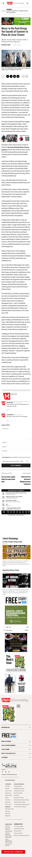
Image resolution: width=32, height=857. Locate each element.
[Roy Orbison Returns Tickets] (17, 580)
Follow (26, 630)
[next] (5, 11)
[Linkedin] (14, 76)
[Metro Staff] (6, 396)
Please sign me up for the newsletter (11, 461)
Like (27, 627)
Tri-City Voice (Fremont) (20, 806)
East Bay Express (7, 787)
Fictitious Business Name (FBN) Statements (8, 835)
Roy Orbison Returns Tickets (11, 570)
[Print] (26, 76)
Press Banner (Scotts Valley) (21, 800)
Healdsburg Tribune (19, 788)
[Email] (23, 76)
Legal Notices (8, 831)
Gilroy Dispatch (18, 786)
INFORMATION (5, 727)
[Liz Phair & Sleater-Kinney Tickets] (17, 552)
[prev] (2, 11)
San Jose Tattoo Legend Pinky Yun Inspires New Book (8, 479)
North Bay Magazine (7, 814)
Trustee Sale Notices (8, 844)
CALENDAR (4, 757)
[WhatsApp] (17, 76)
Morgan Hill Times (19, 797)
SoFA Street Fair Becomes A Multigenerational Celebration (25, 480)
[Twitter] (11, 76)
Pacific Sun (8, 804)
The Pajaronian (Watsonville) (21, 804)
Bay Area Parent (9, 809)
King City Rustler (18, 793)
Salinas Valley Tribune (20, 802)
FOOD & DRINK (5, 749)
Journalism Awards (19, 828)
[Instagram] (6, 772)
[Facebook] (7, 76)
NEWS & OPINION (6, 741)
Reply (8, 409)
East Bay (7, 811)
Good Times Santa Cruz (8, 792)
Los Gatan (16, 795)
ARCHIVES (19, 706)
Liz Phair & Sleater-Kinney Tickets (12, 541)
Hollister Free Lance (19, 791)
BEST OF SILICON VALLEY (8, 753)
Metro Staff (6, 45)
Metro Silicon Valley (8, 796)
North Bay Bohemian (8, 801)
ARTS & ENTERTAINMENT (8, 745)
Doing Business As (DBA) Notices (8, 840)
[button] (27, 4)
